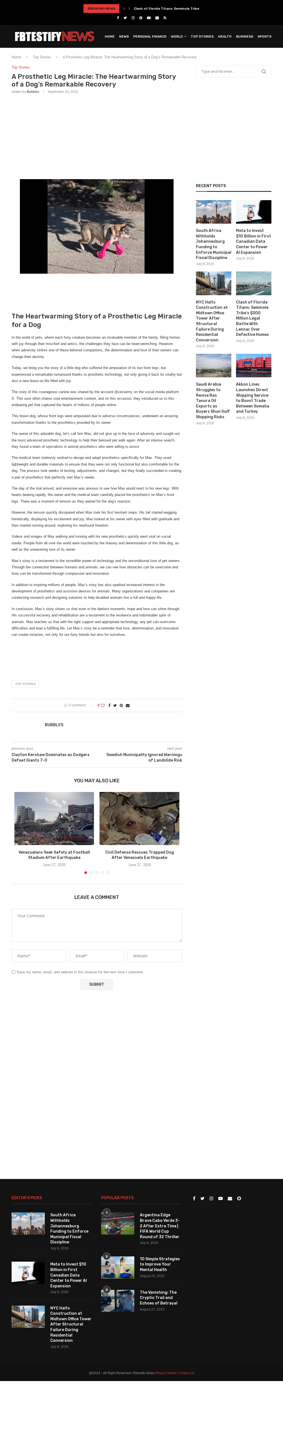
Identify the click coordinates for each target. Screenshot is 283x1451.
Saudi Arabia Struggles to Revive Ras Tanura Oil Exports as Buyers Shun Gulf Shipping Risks (213, 400)
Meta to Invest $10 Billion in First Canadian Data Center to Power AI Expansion (253, 241)
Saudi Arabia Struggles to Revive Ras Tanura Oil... (175, 9)
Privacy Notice (166, 1373)
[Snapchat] (239, 1199)
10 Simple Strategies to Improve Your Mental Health (160, 1264)
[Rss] (165, 18)
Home (110, 36)
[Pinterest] (140, 18)
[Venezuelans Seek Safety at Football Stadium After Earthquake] (54, 818)
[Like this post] (103, 705)
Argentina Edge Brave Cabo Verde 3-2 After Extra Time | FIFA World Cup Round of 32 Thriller (160, 1226)
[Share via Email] (128, 705)
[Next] (129, 8)
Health (225, 36)
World (177, 36)
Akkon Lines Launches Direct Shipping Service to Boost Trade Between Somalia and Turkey (252, 398)
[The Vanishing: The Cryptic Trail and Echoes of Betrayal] (117, 1301)
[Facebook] (118, 18)
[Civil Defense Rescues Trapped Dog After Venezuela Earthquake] (139, 818)
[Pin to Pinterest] (121, 705)
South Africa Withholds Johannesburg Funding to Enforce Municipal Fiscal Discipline (213, 244)
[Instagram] (133, 18)
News (124, 36)
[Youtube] (149, 18)
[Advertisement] (96, 135)
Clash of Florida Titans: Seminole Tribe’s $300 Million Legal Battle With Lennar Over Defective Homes (252, 318)
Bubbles (33, 92)
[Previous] (124, 8)
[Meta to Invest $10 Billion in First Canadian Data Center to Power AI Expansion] (253, 212)
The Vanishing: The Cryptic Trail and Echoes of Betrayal (158, 1298)
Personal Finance (150, 36)
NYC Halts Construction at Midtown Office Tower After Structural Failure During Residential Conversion (212, 321)
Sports (264, 36)
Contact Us (186, 1373)
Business (244, 36)
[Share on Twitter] (115, 705)
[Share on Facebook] (109, 705)
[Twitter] (125, 18)
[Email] (157, 18)
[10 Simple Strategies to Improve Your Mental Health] (117, 1267)
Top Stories (202, 36)
